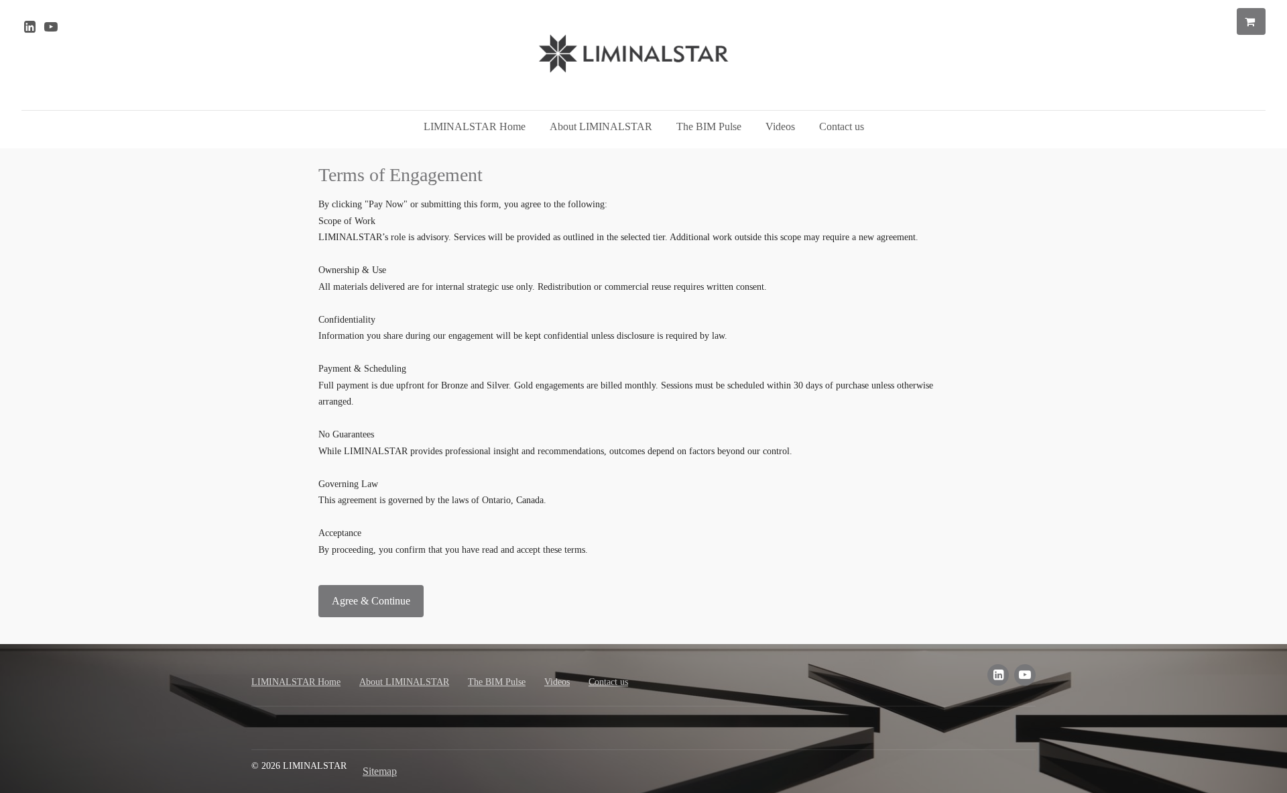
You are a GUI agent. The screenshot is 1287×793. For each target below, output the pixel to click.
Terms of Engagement (400, 174)
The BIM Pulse (708, 126)
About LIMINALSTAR (601, 126)
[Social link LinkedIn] (29, 27)
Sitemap (380, 771)
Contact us (841, 126)
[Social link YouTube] (51, 27)
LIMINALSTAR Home (475, 126)
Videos (780, 126)
